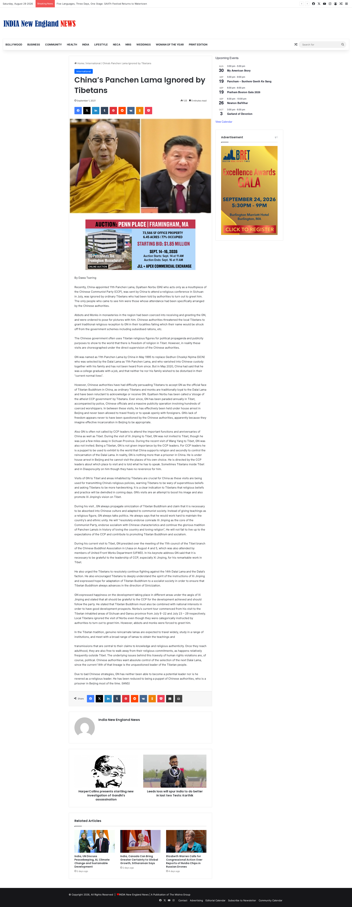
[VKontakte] (131, 110)
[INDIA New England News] (39, 23)
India (85, 44)
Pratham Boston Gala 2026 (243, 92)
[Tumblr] (104, 110)
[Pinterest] (113, 110)
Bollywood (14, 44)
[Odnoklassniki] (139, 110)
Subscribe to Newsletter (242, 900)
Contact (182, 900)
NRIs (128, 44)
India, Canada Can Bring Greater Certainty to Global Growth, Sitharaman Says (139, 859)
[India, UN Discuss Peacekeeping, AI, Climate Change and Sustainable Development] (94, 841)
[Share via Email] (169, 698)
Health (72, 44)
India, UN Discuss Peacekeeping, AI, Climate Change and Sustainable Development (92, 861)
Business (33, 44)
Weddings (143, 44)
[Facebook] (78, 110)
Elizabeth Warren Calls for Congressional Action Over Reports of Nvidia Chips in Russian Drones (184, 861)
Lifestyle (101, 44)
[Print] (178, 698)
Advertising (196, 900)
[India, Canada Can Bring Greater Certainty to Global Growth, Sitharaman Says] (140, 841)
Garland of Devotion (239, 114)
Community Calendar (270, 900)
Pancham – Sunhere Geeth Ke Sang (249, 81)
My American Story (239, 70)
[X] (87, 110)
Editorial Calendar (215, 900)
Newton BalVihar (237, 103)
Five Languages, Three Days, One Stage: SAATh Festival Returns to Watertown (102, 3)
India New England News (119, 719)
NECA (116, 44)
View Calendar (223, 121)
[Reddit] (122, 110)
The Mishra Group (180, 894)
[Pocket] (148, 110)
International (93, 63)
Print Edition (198, 44)
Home (80, 63)
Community (53, 44)
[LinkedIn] (95, 110)
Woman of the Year (170, 44)
